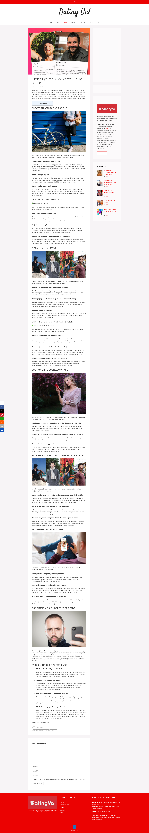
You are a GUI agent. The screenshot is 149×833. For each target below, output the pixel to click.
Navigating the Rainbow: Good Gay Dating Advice (45, 729)
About (58, 22)
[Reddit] (2, 422)
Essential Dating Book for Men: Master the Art (44, 730)
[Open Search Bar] (98, 22)
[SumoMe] (2, 430)
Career (62, 807)
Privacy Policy (64, 805)
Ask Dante (74, 22)
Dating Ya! (74, 12)
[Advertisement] (107, 55)
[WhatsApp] (2, 418)
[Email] (2, 426)
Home (51, 22)
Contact (83, 22)
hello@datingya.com (103, 811)
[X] (2, 411)
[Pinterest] (2, 415)
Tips (65, 22)
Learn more (102, 153)
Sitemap (92, 22)
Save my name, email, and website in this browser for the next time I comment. (59, 779)
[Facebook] (74, 2)
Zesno (107, 128)
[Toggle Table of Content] (49, 103)
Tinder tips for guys (38, 727)
